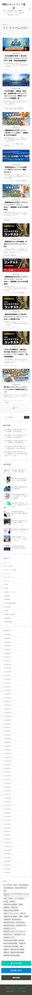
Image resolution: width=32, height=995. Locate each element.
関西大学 (6, 952)
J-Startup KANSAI (23, 885)
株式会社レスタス (9, 937)
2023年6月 (8, 776)
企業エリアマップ (10, 592)
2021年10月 (8, 850)
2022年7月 (8, 816)
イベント (7, 107)
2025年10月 (8, 672)
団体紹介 (7, 599)
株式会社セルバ (8, 934)
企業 (6, 588)
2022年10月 (8, 805)
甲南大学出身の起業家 (10, 940)
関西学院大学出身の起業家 (12, 955)
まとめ (20, 107)
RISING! (10, 898)
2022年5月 (8, 824)
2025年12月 (8, 664)
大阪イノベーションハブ (11, 913)
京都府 (21, 904)
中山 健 (6, 901)
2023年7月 (8, 772)
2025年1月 (8, 705)
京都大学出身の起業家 (10, 904)
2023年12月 (8, 753)
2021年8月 (8, 857)
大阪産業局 (7, 919)
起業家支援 (20, 108)
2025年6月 (8, 686)
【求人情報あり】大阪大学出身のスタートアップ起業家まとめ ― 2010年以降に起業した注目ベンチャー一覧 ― (16, 453)
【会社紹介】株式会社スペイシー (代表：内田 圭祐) (19, 471)
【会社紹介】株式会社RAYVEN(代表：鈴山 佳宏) (18, 547)
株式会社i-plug (20, 922)
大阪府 (26, 916)
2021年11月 (8, 846)
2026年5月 (8, 646)
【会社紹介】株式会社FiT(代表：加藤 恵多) (19, 487)
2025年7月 (8, 683)
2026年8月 (8, 634)
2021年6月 (8, 865)
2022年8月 (8, 813)
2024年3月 (8, 742)
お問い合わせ (17, 970)
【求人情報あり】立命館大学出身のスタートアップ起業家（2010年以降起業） (15, 441)
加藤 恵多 (6, 907)
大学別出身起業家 (10, 603)
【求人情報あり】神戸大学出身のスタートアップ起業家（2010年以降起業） (15, 436)
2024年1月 (8, 750)
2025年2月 (8, 701)
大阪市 (21, 916)
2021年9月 (8, 854)
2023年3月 (8, 787)
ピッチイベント (14, 107)
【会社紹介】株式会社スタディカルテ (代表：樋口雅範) (19, 479)
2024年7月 (8, 727)
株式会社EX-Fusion (9, 922)
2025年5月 (8, 690)
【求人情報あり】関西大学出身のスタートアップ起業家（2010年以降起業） (15, 430)
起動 (21, 946)
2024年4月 (8, 738)
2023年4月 (8, 783)
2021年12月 (8, 842)
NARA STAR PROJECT (21, 888)
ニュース (7, 69)
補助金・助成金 (13, 108)
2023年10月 (8, 761)
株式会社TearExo (21, 925)
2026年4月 (8, 649)
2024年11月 (8, 712)
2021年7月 (8, 861)
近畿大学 (6, 949)
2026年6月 (8, 642)
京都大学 (12, 901)
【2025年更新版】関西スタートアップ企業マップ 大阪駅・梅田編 (19, 496)
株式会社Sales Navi (9, 925)
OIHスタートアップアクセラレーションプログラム (16, 894)
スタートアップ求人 (11, 570)
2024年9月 (8, 720)
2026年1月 (8, 660)
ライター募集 (17, 963)
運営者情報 (16, 978)
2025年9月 (8, 675)
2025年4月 (8, 694)
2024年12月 (8, 709)
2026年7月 (8, 638)
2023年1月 (8, 794)
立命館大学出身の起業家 (11, 946)
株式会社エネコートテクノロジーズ (14, 931)
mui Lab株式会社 (8, 888)
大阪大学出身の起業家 (10, 916)
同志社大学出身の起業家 (11, 910)
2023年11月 (8, 757)
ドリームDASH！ (19, 898)
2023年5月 (8, 779)
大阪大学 (22, 913)
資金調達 (7, 618)
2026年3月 (8, 653)
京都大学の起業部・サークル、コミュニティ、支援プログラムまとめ (19, 538)
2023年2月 (8, 790)
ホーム (5, 24)
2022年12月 (8, 798)
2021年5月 (8, 868)
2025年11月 (8, 668)
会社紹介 (7, 596)
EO (4, 885)
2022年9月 (8, 809)
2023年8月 (8, 768)
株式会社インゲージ (10, 928)
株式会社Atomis (16, 919)
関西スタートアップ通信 (18, 991)
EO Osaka (9, 885)
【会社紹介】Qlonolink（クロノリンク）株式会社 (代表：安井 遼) (19, 504)
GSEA (15, 885)
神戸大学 (21, 940)
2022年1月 (8, 839)
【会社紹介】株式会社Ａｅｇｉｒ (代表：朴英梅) (19, 521)
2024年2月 (8, 746)
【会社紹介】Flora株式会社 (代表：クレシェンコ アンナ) (19, 530)
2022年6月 (8, 820)
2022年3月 (8, 831)
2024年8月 (8, 724)
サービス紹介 (9, 566)
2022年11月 (8, 802)
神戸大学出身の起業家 (10, 943)
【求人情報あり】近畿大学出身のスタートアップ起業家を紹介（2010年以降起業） (15, 447)
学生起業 (6, 108)
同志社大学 (14, 907)
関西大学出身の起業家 (17, 952)
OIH (5, 891)
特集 (6, 610)
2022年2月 (8, 835)
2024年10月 (8, 716)
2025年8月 (8, 679)
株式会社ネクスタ (20, 934)
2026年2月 (8, 657)
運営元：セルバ (11, 988)
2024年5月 (8, 735)
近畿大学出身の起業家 (17, 949)
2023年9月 (8, 764)
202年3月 (7, 872)
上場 (6, 584)
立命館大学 (22, 943)
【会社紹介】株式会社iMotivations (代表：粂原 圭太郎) (19, 513)
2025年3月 (8, 698)
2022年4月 (8, 828)
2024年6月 (8, 731)
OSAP (5, 898)
